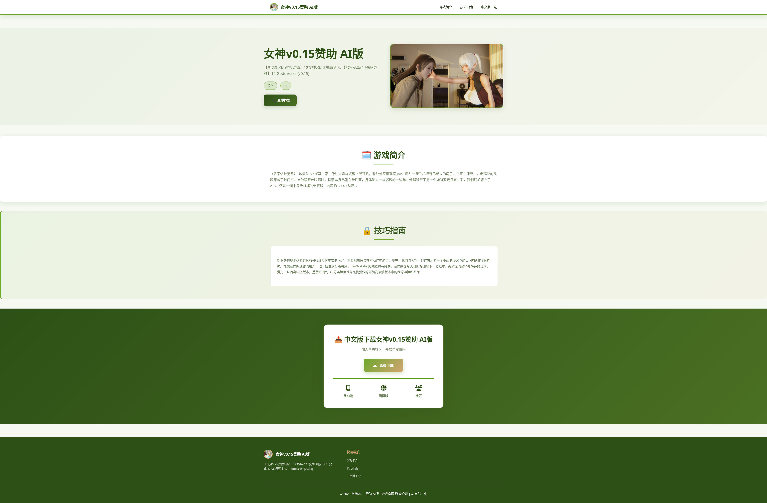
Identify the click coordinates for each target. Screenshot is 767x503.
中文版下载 (489, 7)
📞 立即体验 (281, 100)
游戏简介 (445, 7)
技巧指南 (466, 7)
